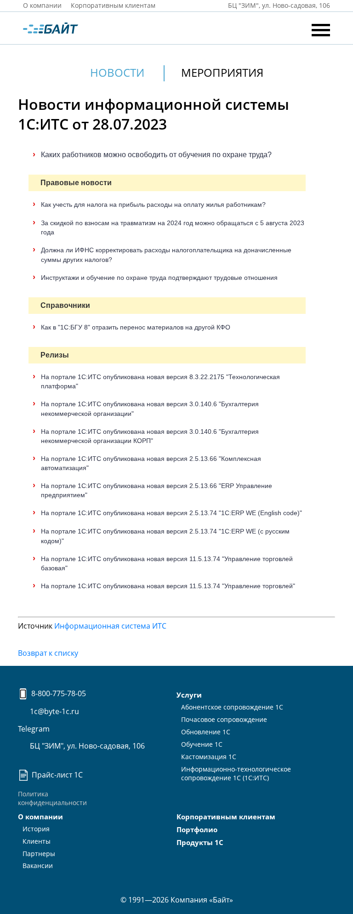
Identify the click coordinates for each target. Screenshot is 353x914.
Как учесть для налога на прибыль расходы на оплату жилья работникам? (153, 204)
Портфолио (196, 829)
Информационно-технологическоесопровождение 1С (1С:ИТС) (236, 773)
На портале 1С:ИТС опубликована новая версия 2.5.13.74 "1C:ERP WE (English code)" (171, 513)
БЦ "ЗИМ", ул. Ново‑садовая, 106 (278, 5)
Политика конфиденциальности (52, 798)
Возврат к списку (48, 653)
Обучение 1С (201, 744)
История (36, 828)
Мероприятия (222, 72)
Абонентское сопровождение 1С (232, 707)
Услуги (189, 694)
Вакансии (38, 865)
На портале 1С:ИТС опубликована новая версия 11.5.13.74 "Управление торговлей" (168, 586)
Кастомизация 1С (208, 756)
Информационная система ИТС (110, 626)
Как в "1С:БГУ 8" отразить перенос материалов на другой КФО (135, 327)
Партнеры (39, 853)
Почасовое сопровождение (224, 719)
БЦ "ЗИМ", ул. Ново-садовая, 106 (86, 746)
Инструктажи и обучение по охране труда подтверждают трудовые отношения (159, 277)
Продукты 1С (199, 842)
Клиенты (37, 841)
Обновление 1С (205, 731)
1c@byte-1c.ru (53, 711)
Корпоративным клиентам (113, 5)
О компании (42, 5)
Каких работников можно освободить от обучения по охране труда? (156, 155)
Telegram (34, 729)
